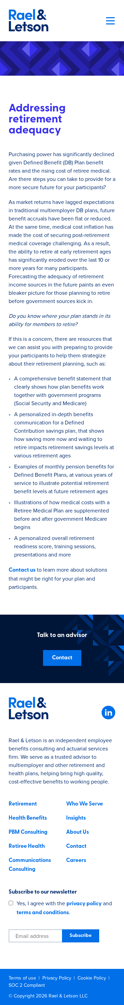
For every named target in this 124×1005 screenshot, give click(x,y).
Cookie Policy (92, 977)
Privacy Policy (57, 977)
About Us (77, 832)
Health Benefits (28, 818)
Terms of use (23, 977)
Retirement (23, 804)
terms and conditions (43, 913)
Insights (76, 818)
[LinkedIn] (108, 718)
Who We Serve (84, 804)
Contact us (22, 570)
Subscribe (81, 935)
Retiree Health (27, 846)
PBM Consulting (28, 832)
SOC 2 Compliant (27, 985)
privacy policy (84, 904)
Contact (62, 658)
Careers (76, 860)
